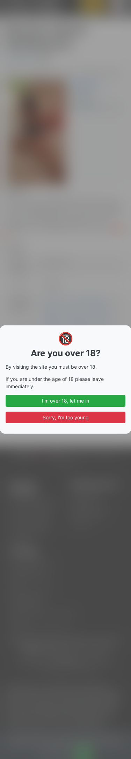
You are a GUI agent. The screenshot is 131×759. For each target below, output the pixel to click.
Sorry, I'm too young (66, 417)
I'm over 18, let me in (65, 401)
